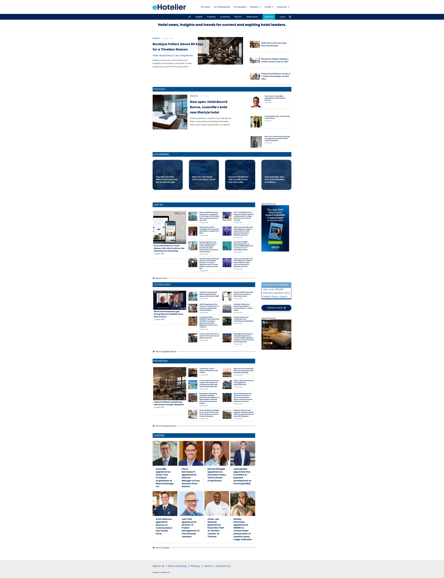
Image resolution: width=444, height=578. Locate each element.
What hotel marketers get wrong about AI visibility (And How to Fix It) (168, 314)
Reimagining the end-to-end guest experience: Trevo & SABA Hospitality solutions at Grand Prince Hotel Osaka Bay (244, 338)
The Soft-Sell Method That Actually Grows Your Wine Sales (238, 179)
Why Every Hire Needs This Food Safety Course (203, 178)
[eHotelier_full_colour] (169, 7)
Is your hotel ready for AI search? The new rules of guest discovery (209, 336)
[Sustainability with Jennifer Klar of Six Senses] (256, 121)
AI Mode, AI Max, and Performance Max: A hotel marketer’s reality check (243, 307)
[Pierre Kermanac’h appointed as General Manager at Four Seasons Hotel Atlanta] (191, 453)
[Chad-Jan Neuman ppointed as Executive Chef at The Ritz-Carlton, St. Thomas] (216, 503)
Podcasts (194, 96)
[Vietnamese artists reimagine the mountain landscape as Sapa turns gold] (192, 231)
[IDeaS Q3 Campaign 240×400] (275, 251)
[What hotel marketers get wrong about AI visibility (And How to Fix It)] (169, 300)
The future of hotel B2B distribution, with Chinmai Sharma (275, 98)
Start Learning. (177, 566)
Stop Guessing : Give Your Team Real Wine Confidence (274, 179)
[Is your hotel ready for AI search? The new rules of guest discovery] (192, 337)
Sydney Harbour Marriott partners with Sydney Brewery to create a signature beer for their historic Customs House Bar (209, 263)
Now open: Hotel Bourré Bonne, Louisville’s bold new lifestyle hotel (208, 107)
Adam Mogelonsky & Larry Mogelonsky (173, 55)
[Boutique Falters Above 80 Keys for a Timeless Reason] (220, 51)
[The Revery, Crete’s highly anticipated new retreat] (192, 372)
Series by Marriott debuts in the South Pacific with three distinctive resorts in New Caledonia (209, 413)
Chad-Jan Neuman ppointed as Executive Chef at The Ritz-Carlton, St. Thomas (216, 528)
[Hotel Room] (276, 349)
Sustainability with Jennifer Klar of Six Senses (277, 117)
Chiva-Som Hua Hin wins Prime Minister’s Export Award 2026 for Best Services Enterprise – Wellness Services (243, 231)
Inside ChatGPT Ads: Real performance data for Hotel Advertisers (243, 294)
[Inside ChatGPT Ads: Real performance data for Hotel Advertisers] (227, 296)
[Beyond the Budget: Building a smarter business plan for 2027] (255, 60)
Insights (156, 38)
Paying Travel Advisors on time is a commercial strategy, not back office (275, 76)
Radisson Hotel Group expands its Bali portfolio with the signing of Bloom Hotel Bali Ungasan (244, 413)
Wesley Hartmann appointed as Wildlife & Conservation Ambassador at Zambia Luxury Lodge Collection (242, 529)
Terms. (208, 566)
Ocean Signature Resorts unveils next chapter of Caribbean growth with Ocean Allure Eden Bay (209, 383)
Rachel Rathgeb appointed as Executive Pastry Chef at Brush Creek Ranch (217, 474)
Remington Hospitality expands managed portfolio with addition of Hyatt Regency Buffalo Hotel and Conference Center (209, 398)
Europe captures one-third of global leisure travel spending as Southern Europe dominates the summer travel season (208, 247)
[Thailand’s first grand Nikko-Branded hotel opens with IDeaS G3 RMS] (192, 296)
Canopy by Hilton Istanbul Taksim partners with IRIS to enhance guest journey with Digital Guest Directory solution (209, 322)
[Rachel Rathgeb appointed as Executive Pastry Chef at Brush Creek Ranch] (216, 453)
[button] (260, 7)
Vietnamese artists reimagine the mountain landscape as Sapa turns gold (209, 230)
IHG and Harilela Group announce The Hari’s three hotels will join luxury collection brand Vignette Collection (243, 397)
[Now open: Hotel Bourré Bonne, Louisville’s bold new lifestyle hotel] (170, 112)
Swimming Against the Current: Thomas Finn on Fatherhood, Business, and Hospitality (209, 307)
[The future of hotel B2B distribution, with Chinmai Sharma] (256, 101)
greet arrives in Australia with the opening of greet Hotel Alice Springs (244, 370)
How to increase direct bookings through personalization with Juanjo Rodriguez (277, 138)
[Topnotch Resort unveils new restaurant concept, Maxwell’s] (169, 383)
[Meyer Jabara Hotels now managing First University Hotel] (227, 384)
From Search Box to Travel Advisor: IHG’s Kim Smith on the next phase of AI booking (169, 248)
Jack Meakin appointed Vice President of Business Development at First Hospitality (242, 476)
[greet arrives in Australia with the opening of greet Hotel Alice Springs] (227, 372)
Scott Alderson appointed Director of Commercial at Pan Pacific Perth (164, 526)
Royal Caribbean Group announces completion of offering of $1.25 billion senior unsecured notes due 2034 (209, 216)
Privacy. (195, 566)
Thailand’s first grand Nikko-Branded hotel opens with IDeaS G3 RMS (209, 294)
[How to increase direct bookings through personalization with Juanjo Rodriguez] (256, 142)
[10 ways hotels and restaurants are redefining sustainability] (227, 321)
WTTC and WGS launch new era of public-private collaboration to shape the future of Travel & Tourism (244, 216)
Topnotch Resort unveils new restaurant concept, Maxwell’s (169, 403)
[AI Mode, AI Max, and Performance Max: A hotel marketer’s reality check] (227, 308)
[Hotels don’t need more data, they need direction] (255, 44)
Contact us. (223, 566)
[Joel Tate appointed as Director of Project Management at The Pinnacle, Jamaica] (191, 503)
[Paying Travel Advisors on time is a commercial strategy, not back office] (255, 76)
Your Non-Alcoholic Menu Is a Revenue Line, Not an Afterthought (167, 179)
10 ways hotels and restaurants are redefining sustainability (243, 319)
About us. (159, 566)
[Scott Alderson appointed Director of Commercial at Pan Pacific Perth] (165, 503)
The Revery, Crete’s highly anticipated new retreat (208, 370)
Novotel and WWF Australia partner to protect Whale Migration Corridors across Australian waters (243, 246)
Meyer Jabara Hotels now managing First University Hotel (243, 383)
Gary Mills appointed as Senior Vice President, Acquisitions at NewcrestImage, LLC (165, 477)
